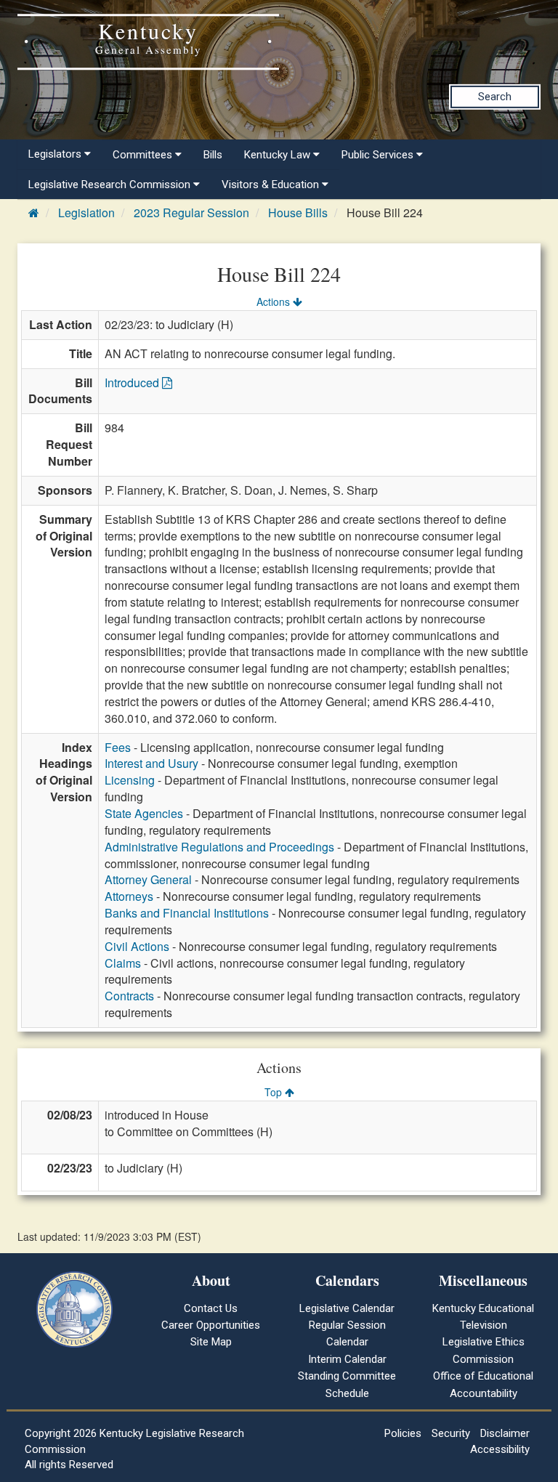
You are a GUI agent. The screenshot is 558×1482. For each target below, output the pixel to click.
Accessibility (500, 1449)
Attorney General (148, 879)
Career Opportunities (210, 1325)
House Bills (298, 212)
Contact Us (211, 1308)
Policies (402, 1433)
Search (495, 96)
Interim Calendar (347, 1359)
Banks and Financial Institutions (187, 912)
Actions (274, 301)
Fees (118, 747)
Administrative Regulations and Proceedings (219, 846)
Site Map (211, 1341)
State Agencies (144, 813)
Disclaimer (505, 1433)
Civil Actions (137, 946)
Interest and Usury (151, 763)
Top (274, 1092)
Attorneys (129, 896)
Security (451, 1433)
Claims (123, 963)
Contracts (129, 995)
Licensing (130, 780)
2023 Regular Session (191, 212)
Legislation (86, 212)
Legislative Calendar (347, 1308)
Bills (212, 154)
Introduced (133, 382)
